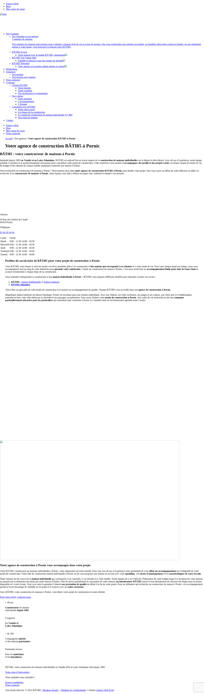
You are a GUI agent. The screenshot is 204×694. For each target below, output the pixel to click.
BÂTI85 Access (19, 52)
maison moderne (51, 282)
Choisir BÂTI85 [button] (19, 85)
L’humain (22, 104)
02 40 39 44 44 (7, 232)
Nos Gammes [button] (12, 33)
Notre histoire (24, 88)
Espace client (12, 3)
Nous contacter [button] (12, 685)
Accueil (9, 138)
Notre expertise (25, 90)
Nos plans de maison (27, 117)
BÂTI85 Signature (21, 63)
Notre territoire (25, 98)
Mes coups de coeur (15, 9)
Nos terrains (17, 74)
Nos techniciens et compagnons (33, 93)
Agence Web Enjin (105, 690)
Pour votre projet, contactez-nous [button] (15, 597)
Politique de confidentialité (73, 690)
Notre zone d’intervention (17, 672)
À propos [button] (10, 82)
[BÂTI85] (102, 21)
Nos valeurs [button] (17, 96)
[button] (108, 41)
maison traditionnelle (31, 282)
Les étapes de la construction (31, 112)
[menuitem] (105, 3)
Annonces (11, 72)
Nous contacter (13, 80)
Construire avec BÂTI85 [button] (23, 107)
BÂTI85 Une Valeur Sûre (24, 57)
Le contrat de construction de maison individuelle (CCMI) (45, 115)
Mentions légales (50, 690)
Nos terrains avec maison (24, 77)
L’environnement (26, 101)
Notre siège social (26, 109)
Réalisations (11, 69)
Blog (8, 6)
